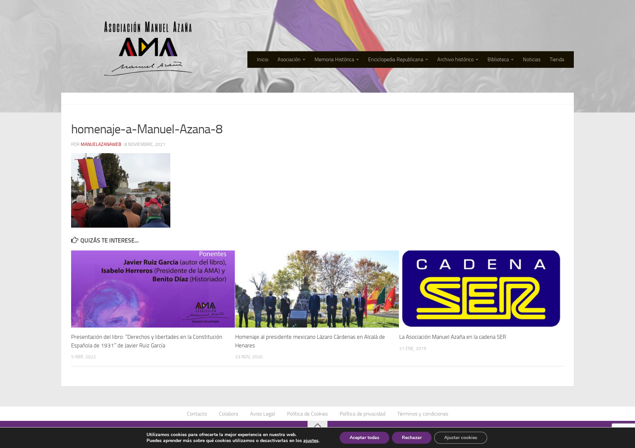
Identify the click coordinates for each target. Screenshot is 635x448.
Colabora (228, 414)
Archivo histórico (455, 59)
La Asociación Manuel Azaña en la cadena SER (452, 337)
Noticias (531, 59)
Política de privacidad (362, 414)
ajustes (310, 441)
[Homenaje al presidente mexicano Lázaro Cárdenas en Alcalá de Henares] (317, 289)
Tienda (557, 59)
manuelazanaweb (101, 144)
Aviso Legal (262, 414)
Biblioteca (498, 59)
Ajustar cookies (460, 437)
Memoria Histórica (334, 59)
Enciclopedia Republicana (395, 59)
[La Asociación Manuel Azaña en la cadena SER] (481, 289)
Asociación (289, 59)
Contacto (197, 414)
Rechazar (412, 437)
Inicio (262, 59)
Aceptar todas (364, 437)
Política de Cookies (307, 414)
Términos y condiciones (422, 414)
